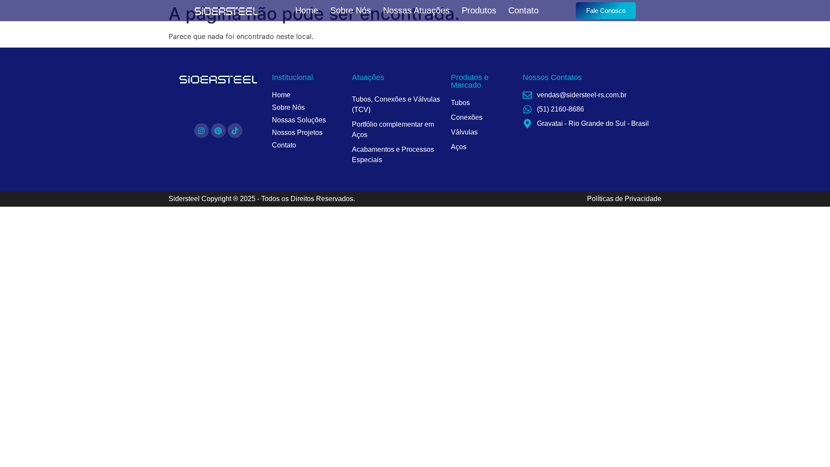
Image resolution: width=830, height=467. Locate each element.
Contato (523, 10)
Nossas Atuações (416, 10)
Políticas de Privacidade (624, 198)
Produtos (479, 10)
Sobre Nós (350, 10)
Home (306, 10)
